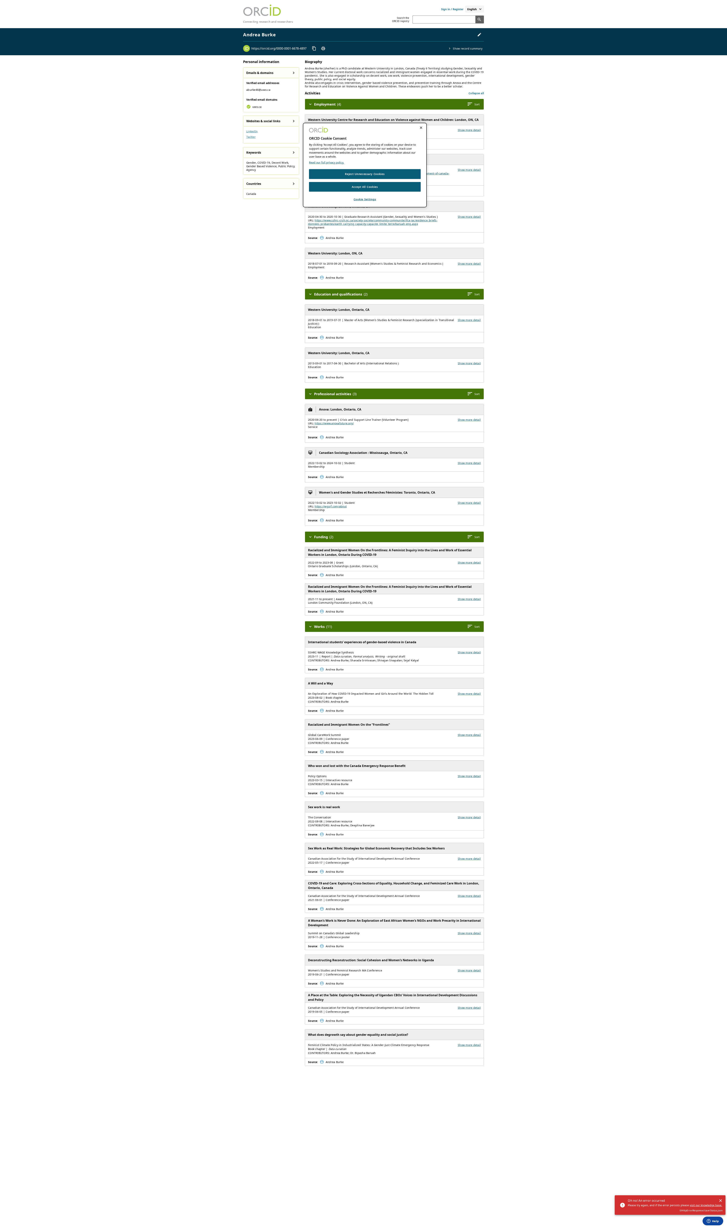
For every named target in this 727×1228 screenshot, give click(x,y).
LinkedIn (252, 131)
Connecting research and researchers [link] (268, 21)
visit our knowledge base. (706, 1205)
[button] (476, 93)
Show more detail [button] (469, 130)
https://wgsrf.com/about (331, 506)
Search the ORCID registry (400, 19)
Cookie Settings (365, 199)
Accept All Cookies (365, 187)
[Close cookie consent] (421, 128)
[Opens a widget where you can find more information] (712, 1221)
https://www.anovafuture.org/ (334, 423)
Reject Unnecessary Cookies (365, 174)
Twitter (251, 137)
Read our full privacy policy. (326, 162)
